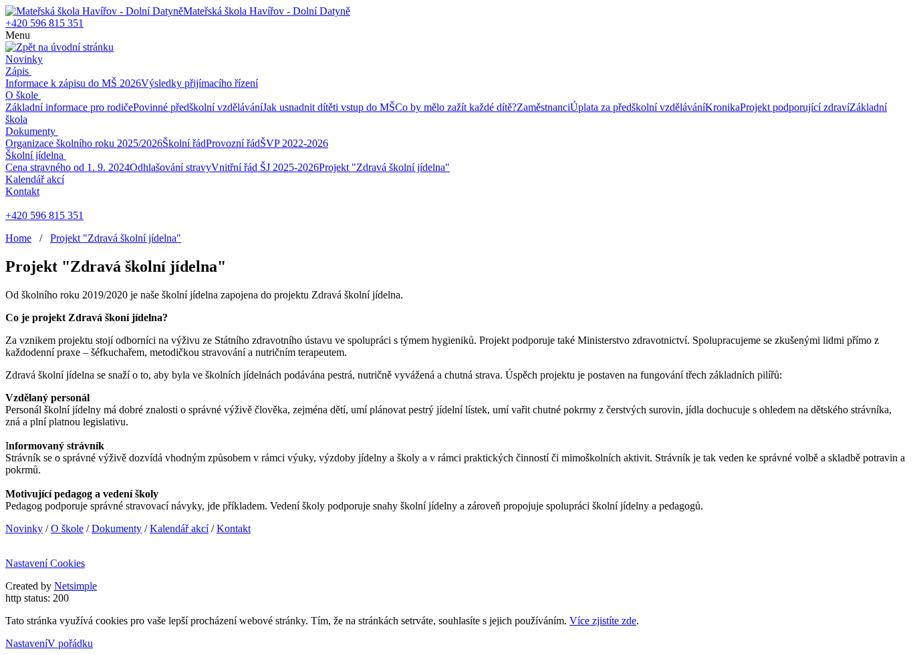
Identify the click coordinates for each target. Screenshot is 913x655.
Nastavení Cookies (45, 563)
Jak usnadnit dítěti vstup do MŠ (329, 107)
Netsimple (75, 586)
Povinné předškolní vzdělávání (198, 107)
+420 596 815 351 (44, 23)
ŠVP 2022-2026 (294, 143)
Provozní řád (233, 143)
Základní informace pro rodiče (69, 107)
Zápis (17, 71)
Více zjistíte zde (602, 620)
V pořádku (70, 643)
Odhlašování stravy (170, 167)
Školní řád (184, 143)
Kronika (722, 107)
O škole (21, 95)
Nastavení (26, 643)
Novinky (24, 59)
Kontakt (22, 191)
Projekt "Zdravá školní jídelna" (384, 167)
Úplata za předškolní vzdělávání (637, 107)
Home (18, 238)
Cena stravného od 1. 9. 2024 (67, 167)
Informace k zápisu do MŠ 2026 (73, 83)
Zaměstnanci (543, 107)
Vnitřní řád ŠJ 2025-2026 (265, 167)
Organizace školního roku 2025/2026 (83, 143)
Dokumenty (30, 131)
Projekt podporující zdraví (795, 107)
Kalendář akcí (34, 179)
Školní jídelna (34, 155)
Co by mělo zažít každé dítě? (456, 107)
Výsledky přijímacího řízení (199, 83)
